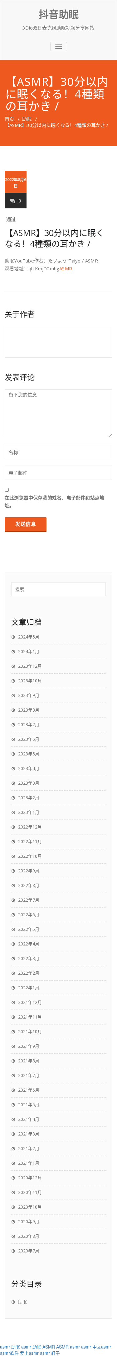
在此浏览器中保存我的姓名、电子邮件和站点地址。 (54, 501)
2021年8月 (28, 1061)
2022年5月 (28, 929)
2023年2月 (28, 798)
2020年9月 (28, 1221)
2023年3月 (28, 783)
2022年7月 (28, 900)
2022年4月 (28, 944)
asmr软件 (9, 1353)
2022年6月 (28, 914)
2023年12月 (30, 666)
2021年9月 (28, 1046)
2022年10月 (30, 856)
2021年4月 (28, 1119)
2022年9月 (28, 871)
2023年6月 (28, 739)
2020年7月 (28, 1251)
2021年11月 (30, 1017)
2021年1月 (28, 1163)
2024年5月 (28, 637)
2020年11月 (30, 1192)
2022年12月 (30, 827)
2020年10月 (30, 1207)
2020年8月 (28, 1236)
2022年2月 (28, 973)
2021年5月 (28, 1105)
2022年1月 (28, 988)
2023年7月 (28, 724)
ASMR (65, 268)
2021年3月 (28, 1134)
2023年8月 (28, 710)
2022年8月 (28, 885)
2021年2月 (28, 1148)
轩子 (55, 1353)
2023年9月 (28, 695)
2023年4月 (28, 768)
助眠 (27, 119)
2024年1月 (28, 651)
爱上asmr (29, 1353)
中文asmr (101, 1347)
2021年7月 (28, 1075)
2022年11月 (30, 841)
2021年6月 (28, 1090)
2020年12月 (30, 1178)
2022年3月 (28, 958)
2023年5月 (28, 754)
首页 (9, 119)
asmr (5, 1347)
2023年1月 (28, 812)
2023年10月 (30, 681)
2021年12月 (30, 1002)
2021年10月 (30, 1031)
